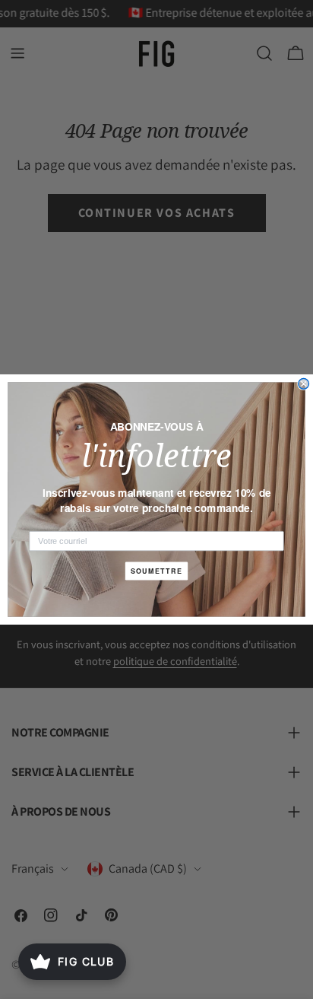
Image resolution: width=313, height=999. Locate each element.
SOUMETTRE (157, 571)
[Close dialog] (304, 384)
